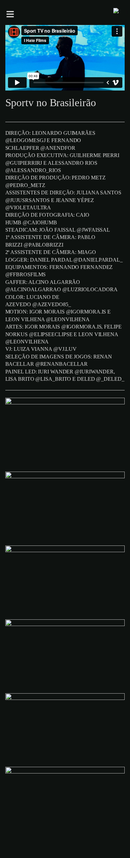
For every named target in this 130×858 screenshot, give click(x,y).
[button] (55, 14)
